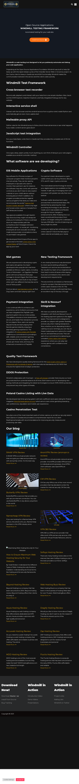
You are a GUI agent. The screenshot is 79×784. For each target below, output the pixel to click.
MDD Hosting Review (16, 654)
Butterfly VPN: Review (17, 492)
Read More (10, 463)
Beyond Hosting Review (17, 584)
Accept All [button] (20, 779)
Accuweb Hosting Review (18, 631)
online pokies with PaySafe (26, 332)
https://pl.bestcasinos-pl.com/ (24, 401)
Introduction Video (35, 696)
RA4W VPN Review (15, 452)
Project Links (59, 696)
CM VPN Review (48, 479)
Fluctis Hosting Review (51, 654)
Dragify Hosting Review (51, 608)
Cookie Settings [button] (9, 779)
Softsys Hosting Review (51, 552)
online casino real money (57, 338)
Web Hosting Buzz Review (53, 584)
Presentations (33, 703)
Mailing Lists (58, 699)
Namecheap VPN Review (18, 516)
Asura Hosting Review (16, 608)
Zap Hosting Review (50, 631)
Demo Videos (33, 699)
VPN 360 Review (48, 529)
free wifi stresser (42, 378)
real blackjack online (25, 289)
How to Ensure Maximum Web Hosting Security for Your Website (21, 558)
